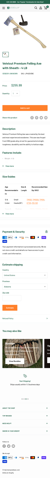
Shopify (11, 473)
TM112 (32, 209)
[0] (45, 7)
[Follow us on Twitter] (8, 446)
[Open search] (36, 8)
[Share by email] (46, 117)
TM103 (29, 200)
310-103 (35, 203)
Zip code (5, 293)
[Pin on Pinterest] (36, 117)
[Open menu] (3, 8)
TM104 (42, 200)
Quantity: (6, 93)
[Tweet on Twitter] (41, 117)
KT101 (29, 203)
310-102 (45, 209)
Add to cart (25, 108)
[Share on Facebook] (32, 117)
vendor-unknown (9, 74)
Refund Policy (7, 318)
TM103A (36, 200)
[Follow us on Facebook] (4, 446)
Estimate (10, 308)
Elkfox (4, 473)
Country (5, 270)
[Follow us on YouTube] (13, 446)
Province (6, 281)
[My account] (40, 8)
